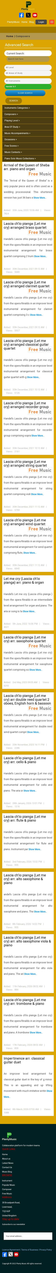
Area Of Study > (12, 127)
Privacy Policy (45, 1250)
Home (24, 22)
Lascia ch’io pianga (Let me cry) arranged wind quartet (25, 522)
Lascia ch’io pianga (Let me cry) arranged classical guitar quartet (26, 344)
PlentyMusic (13, 22)
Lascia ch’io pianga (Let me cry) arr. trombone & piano (25, 1002)
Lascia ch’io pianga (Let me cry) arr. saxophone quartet (25, 639)
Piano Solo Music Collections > (20, 158)
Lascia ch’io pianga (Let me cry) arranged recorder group (26, 405)
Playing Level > (12, 120)
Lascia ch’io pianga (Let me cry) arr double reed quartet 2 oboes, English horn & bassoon (27, 699)
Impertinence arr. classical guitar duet (24, 1060)
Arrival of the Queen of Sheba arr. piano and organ (27, 167)
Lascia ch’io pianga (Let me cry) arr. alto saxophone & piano (25, 879)
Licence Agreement (11, 1250)
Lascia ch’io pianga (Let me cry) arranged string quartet (25, 463)
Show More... (39, 197)
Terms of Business (29, 1250)
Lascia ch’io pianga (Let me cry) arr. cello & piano (25, 760)
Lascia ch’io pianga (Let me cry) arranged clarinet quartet (26, 284)
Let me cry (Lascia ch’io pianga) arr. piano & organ (24, 580)
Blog (31, 22)
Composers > (11, 114)
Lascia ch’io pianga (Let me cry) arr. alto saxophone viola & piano (27, 941)
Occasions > (10, 139)
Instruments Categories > (17, 107)
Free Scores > (11, 145)
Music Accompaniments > (17, 133)
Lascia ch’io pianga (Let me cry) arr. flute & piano (25, 818)
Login (41, 22)
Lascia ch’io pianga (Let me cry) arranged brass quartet (25, 225)
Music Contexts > (13, 152)
